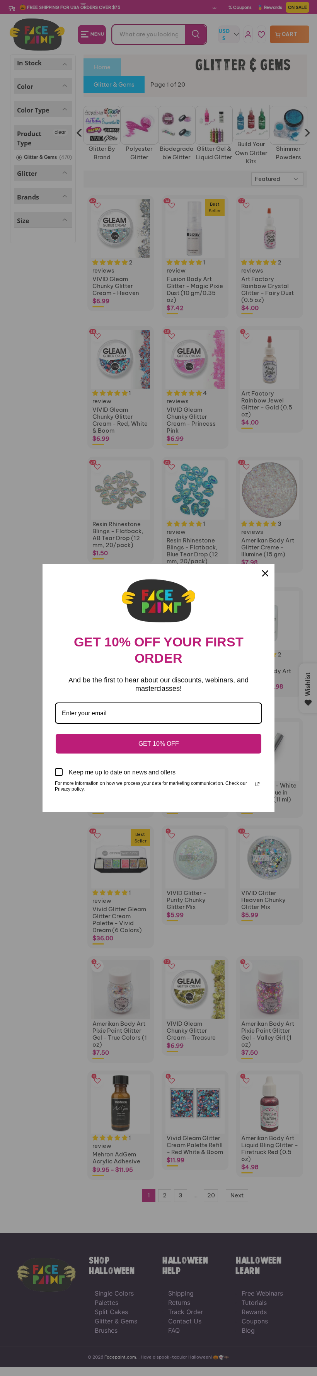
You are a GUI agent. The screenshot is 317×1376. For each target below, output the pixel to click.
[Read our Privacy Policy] (257, 784)
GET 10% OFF (158, 743)
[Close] (265, 573)
